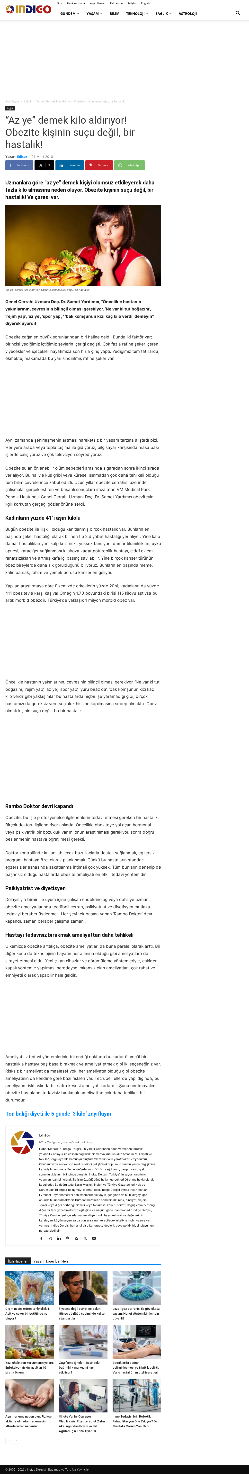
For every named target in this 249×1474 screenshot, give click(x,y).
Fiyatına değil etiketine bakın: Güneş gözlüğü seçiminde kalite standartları (82, 1313)
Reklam (114, 3)
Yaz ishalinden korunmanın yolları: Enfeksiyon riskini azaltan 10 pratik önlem (29, 1367)
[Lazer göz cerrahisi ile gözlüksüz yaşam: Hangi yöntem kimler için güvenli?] (137, 1288)
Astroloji (188, 13)
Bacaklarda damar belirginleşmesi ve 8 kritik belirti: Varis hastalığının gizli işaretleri (136, 1367)
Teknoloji (135, 13)
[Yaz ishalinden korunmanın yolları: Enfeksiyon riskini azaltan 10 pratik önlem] (29, 1341)
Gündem (68, 13)
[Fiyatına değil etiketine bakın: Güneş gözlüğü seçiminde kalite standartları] (83, 1288)
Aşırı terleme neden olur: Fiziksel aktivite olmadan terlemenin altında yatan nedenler (28, 1421)
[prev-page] (8, 1441)
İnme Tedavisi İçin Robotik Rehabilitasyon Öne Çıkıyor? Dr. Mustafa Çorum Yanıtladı (135, 1421)
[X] (87, 1239)
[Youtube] (96, 1239)
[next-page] (16, 1441)
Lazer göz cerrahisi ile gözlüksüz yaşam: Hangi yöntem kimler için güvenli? (136, 1313)
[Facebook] (43, 1239)
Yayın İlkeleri (98, 3)
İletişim (131, 3)
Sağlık (162, 13)
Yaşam (93, 13)
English (145, 3)
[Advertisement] (124, 60)
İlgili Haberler (18, 1261)
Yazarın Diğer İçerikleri (51, 1261)
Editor (22, 156)
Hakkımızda (74, 3)
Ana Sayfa (12, 101)
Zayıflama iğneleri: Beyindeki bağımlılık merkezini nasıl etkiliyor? (79, 1367)
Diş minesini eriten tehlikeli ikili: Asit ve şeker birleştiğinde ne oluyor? (27, 1313)
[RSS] (78, 1239)
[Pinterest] (69, 1239)
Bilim (114, 13)
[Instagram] (52, 1239)
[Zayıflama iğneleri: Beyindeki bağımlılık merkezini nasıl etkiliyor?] (83, 1341)
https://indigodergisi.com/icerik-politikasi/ (66, 1142)
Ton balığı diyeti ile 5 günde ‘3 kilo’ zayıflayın (58, 1114)
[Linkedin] (61, 1239)
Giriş (59, 3)
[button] (238, 13)
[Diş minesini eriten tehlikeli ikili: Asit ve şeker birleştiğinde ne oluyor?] (29, 1288)
